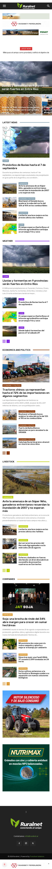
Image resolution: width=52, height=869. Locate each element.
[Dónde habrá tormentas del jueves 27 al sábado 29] (10, 331)
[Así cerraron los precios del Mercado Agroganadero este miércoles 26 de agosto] (10, 543)
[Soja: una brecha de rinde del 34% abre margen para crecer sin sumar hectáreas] (26, 597)
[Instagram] (26, 843)
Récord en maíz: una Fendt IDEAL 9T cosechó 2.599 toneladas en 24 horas (34, 659)
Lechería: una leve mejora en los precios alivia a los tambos (33, 216)
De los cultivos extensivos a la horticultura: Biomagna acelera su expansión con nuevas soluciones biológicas (34, 674)
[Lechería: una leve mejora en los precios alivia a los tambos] (10, 215)
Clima (4, 82)
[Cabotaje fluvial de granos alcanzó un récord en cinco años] (10, 443)
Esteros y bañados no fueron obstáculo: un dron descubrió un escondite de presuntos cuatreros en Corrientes (33, 561)
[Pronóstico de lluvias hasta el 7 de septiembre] (26, 142)
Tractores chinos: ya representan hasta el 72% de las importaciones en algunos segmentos (26, 393)
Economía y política (26, 199)
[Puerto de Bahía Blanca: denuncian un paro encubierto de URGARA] (10, 429)
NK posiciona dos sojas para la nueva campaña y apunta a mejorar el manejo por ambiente (33, 645)
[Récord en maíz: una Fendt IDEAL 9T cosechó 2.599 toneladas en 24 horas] (10, 658)
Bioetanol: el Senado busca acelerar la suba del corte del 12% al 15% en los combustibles (33, 203)
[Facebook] (19, 843)
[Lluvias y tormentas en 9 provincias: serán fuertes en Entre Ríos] (26, 77)
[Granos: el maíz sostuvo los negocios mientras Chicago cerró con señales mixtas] (21, 105)
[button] (4, 6)
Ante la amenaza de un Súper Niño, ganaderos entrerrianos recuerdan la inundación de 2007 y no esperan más (34, 189)
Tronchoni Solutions (37, 856)
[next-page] (8, 341)
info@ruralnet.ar (31, 836)
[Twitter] (32, 843)
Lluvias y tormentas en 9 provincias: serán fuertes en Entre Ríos (25, 282)
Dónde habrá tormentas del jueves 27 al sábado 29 (31, 331)
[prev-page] (4, 341)
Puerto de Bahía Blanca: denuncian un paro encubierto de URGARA (33, 430)
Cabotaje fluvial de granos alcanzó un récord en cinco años (34, 443)
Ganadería (23, 183)
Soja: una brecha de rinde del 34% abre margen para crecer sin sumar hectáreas (25, 622)
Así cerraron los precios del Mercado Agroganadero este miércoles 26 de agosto (32, 545)
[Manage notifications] (5, 864)
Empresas (7, 615)
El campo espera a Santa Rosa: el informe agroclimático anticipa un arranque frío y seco (34, 229)
